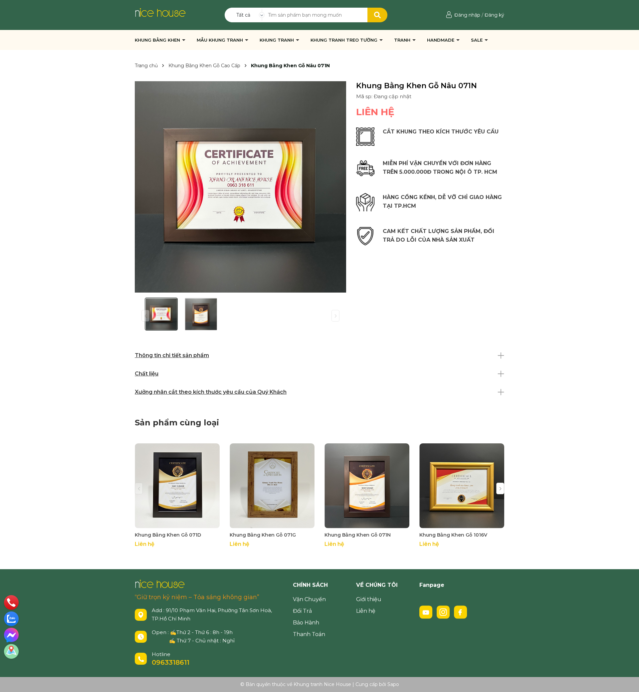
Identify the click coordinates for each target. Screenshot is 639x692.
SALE (477, 40)
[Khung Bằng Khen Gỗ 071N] (366, 485)
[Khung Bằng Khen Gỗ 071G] (272, 485)
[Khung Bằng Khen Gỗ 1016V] (461, 485)
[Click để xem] (240, 187)
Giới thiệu (368, 599)
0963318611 (170, 662)
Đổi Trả (302, 611)
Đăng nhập (467, 15)
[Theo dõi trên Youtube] (426, 611)
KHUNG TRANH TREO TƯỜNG (345, 40)
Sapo (393, 684)
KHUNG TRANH (277, 40)
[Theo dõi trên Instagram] (444, 611)
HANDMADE (441, 40)
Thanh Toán (309, 634)
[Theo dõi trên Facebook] (460, 611)
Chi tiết (177, 522)
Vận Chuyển (309, 599)
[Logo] (160, 12)
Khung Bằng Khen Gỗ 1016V (453, 535)
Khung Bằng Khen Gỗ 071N (357, 535)
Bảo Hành (306, 622)
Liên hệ (365, 611)
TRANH (403, 40)
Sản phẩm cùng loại (177, 422)
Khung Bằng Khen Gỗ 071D (168, 535)
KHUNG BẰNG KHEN (158, 40)
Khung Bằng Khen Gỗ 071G (263, 535)
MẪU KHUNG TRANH (220, 40)
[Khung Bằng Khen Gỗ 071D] (177, 485)
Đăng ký (494, 15)
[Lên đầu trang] (627, 680)
